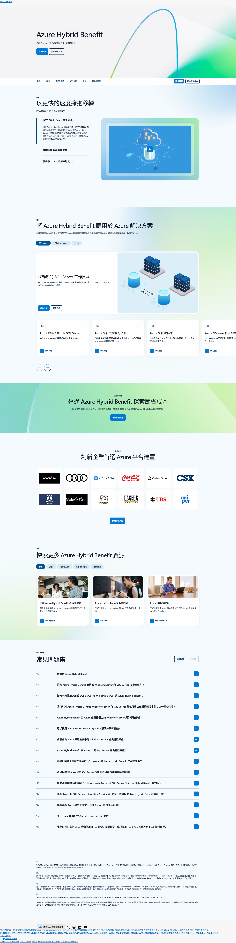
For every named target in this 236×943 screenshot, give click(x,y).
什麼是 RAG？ (212, 932)
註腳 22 (58, 285)
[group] (62, 338)
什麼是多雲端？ (138, 932)
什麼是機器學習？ (152, 932)
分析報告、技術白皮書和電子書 (97, 932)
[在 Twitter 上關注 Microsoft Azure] (69, 927)
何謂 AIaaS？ (180, 932)
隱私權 (35, 941)
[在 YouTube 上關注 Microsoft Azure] (86, 927)
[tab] (43, 243)
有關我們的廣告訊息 (69, 941)
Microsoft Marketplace (21, 932)
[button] (150, 149)
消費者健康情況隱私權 (9, 941)
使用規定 (52, 941)
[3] (37, 883)
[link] (38, 82)
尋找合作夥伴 (36, 932)
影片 (113, 932)
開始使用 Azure (19, 929)
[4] (37, 894)
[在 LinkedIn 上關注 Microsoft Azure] (80, 927)
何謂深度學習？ (167, 932)
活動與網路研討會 (76, 932)
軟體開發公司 (5, 932)
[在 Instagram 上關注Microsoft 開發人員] (74, 927)
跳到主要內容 (6, 1)
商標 (58, 941)
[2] (37, 872)
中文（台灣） (5, 935)
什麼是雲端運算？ (123, 932)
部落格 (49, 932)
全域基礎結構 (32, 929)
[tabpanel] (117, 311)
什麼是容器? (201, 932)
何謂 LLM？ (190, 932)
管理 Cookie (43, 941)
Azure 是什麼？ (6, 929)
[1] (37, 861)
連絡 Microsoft (25, 941)
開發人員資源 (58, 932)
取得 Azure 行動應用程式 (53, 927)
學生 (66, 932)
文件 (44, 932)
